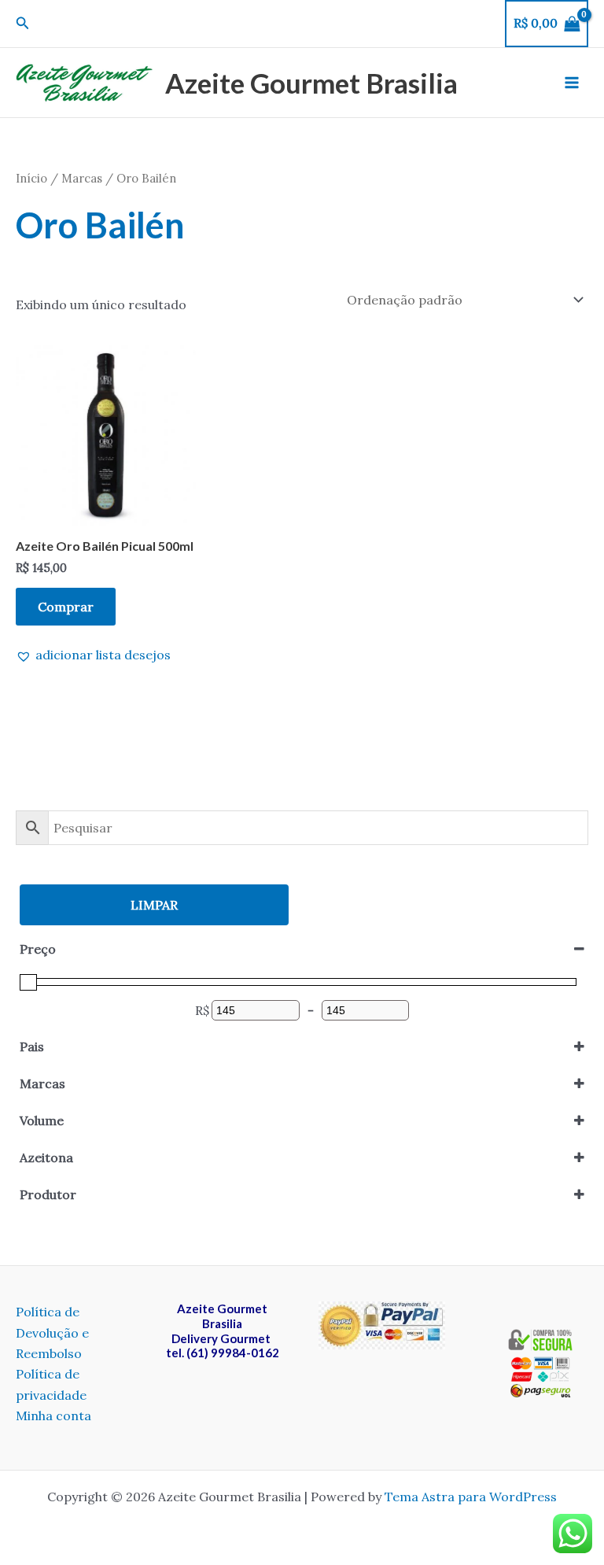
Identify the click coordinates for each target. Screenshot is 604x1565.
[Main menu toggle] (571, 82)
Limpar (154, 905)
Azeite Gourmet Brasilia (311, 82)
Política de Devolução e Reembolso (52, 1332)
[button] (23, 23)
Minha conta (53, 1415)
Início (31, 178)
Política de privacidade (51, 1384)
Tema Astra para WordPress (471, 1496)
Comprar (66, 607)
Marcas (81, 178)
